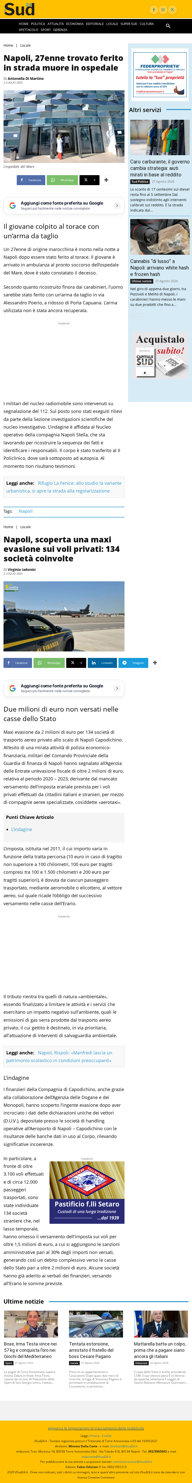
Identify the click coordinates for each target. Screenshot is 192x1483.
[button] (168, 26)
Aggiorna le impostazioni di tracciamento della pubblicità (96, 1428)
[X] (172, 9)
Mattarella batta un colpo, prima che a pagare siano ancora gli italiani (160, 1350)
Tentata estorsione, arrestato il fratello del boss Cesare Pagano (91, 1350)
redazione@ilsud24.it (96, 1457)
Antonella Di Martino (26, 78)
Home (8, 45)
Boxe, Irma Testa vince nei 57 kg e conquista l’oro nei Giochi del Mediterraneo (30, 1350)
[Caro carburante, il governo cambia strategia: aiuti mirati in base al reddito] (160, 137)
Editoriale (141, 1363)
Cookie (107, 1436)
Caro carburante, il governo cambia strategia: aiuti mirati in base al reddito (160, 168)
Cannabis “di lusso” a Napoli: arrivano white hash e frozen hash (159, 267)
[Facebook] (154, 9)
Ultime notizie (142, 281)
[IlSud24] (24, 9)
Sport (9, 1363)
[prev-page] (132, 316)
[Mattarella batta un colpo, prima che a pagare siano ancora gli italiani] (161, 1324)
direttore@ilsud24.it (124, 1446)
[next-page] (140, 316)
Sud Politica (140, 181)
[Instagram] (163, 9)
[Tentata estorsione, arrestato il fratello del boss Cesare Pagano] (96, 1324)
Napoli (26, 511)
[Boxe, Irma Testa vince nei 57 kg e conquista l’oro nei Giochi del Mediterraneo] (31, 1324)
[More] (106, 180)
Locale (25, 45)
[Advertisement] (64, 361)
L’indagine (21, 829)
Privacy (95, 1436)
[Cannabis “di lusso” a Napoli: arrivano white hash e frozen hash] (160, 237)
